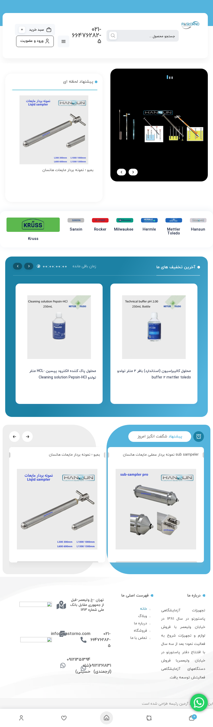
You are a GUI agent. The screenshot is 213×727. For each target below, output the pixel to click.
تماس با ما (138, 638)
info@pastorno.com (70, 634)
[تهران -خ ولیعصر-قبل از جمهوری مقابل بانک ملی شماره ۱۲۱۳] (61, 605)
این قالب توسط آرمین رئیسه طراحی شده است (177, 703)
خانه (143, 608)
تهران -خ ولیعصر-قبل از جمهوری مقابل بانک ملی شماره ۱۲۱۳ (87, 605)
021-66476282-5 (86, 35)
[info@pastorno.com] (63, 634)
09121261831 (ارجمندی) (100, 668)
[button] (133, 172)
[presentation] (28, 266)
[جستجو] (112, 36)
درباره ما (140, 623)
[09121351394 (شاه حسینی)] (63, 666)
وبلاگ (142, 616)
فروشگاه (140, 630)
